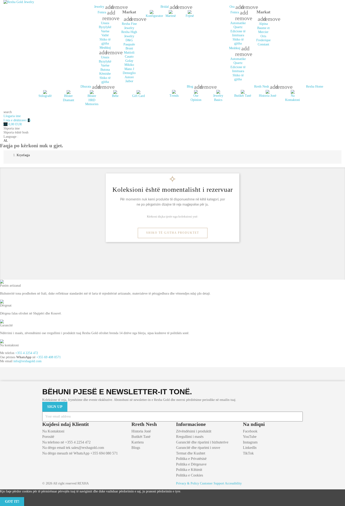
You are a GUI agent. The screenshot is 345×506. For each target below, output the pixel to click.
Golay (129, 61)
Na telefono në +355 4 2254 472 (66, 442)
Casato (129, 56)
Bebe (115, 96)
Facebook (250, 431)
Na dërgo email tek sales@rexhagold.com (73, 448)
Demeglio (129, 73)
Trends (174, 95)
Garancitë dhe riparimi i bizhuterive (202, 442)
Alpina (263, 24)
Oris (263, 36)
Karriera (137, 442)
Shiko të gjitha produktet (172, 232)
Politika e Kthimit (189, 470)
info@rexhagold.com (27, 361)
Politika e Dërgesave (191, 464)
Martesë (170, 16)
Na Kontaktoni (53, 431)
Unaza (105, 23)
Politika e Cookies (189, 475)
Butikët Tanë (242, 95)
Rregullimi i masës (189, 437)
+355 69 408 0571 (48, 357)
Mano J (129, 69)
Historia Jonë (267, 95)
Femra (102, 12)
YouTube (250, 437)
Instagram (250, 442)
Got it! (12, 501)
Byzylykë (105, 27)
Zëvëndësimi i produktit (193, 431)
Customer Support (212, 483)
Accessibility (233, 483)
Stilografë (45, 96)
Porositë (48, 437)
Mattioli (129, 52)
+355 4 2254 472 (26, 353)
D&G (129, 40)
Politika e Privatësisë (191, 459)
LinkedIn (250, 448)
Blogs (135, 448)
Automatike (238, 23)
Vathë (105, 35)
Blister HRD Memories (91, 100)
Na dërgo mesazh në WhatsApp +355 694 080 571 (80, 453)
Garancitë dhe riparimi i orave (198, 448)
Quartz (238, 27)
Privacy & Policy (187, 483)
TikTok (248, 453)
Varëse (105, 31)
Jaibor (129, 81)
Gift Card (138, 96)
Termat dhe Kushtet (190, 453)
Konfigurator (154, 16)
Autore (129, 77)
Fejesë (190, 16)
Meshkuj (105, 47)
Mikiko (129, 64)
